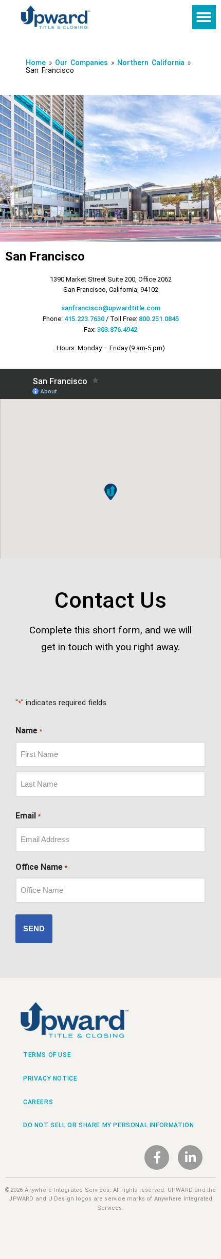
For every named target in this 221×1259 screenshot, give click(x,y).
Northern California (151, 62)
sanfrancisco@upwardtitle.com (110, 308)
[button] (204, 17)
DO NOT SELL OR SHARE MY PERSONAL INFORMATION (108, 1125)
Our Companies (83, 62)
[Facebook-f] (156, 1157)
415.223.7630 (84, 319)
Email (28, 816)
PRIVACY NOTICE (50, 1078)
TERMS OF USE (47, 1054)
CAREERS (38, 1102)
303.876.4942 (117, 329)
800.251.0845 (159, 319)
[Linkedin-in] (190, 1157)
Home (37, 62)
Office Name (41, 867)
